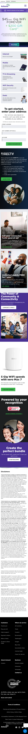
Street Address (6, 124)
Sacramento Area (20, 648)
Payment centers (5, 635)
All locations (18, 626)
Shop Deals (14, 44)
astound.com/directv (5, 580)
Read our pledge (6, 697)
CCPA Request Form (20, 716)
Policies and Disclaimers (9, 709)
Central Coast (18, 651)
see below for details (21, 35)
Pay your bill (4, 629)
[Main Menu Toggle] (25, 5)
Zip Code (4, 137)
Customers (4, 622)
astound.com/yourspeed (6, 506)
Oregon (17, 641)
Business (8, 1)
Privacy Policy (21, 709)
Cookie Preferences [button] (17, 719)
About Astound (6, 660)
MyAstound (4, 626)
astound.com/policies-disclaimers (7, 508)
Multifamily (13, 1)
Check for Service (14, 144)
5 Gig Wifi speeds (8, 389)
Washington (18, 638)
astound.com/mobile (5, 539)
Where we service (20, 622)
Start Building (14, 459)
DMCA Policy (10, 712)
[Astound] (5, 6)
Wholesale (18, 669)
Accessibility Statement (7, 716)
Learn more (7, 179)
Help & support (5, 632)
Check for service (19, 654)
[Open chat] (25, 731)
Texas (16, 629)
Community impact (9, 307)
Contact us (18, 672)
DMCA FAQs (18, 712)
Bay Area (17, 644)
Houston (17, 632)
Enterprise (18, 666)
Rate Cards (8, 719)
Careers (3, 663)
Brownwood (18, 635)
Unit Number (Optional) (9, 130)
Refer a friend (4, 638)
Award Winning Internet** (14, 413)
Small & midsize (19, 663)
